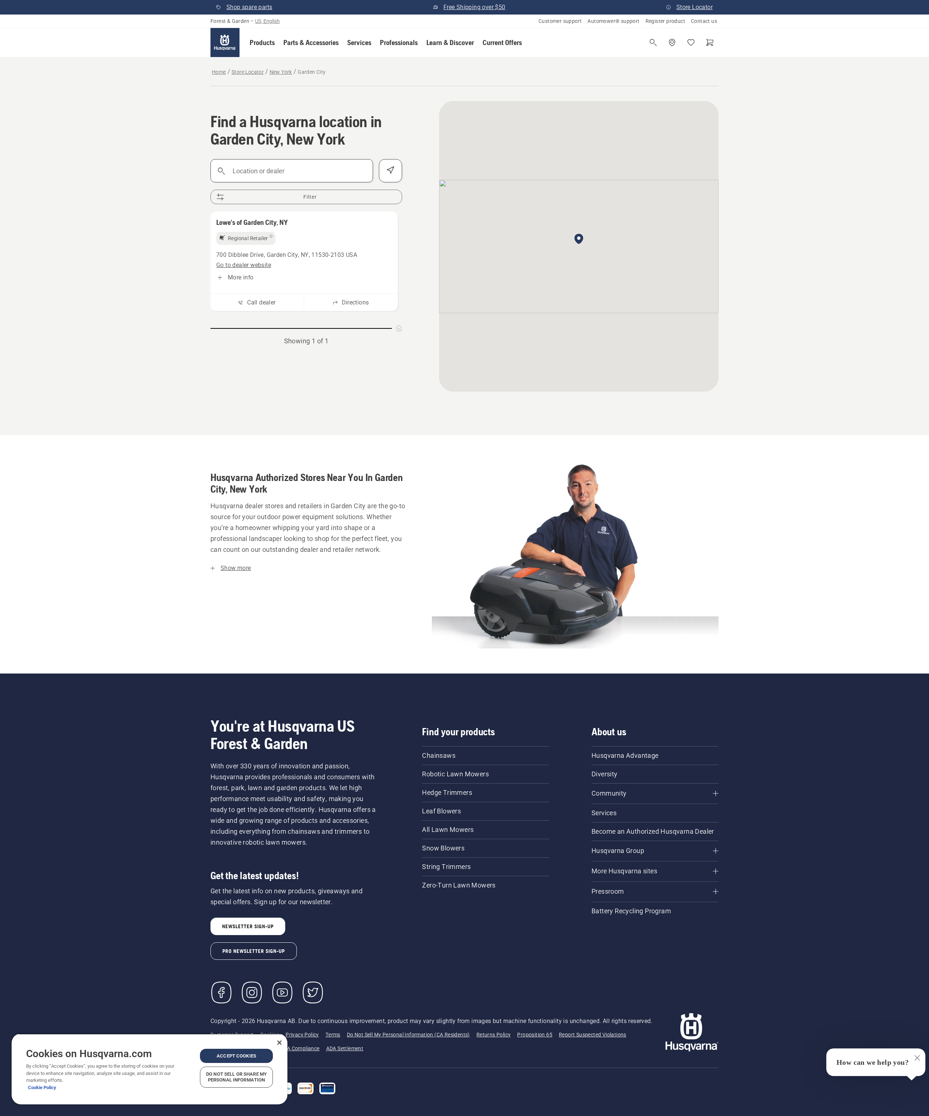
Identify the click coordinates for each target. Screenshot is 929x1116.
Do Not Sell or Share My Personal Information (236, 1077)
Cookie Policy (42, 1087)
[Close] (279, 1043)
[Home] (225, 42)
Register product (665, 21)
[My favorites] (691, 42)
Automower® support (613, 21)
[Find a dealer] (672, 42)
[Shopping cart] (710, 42)
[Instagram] (252, 992)
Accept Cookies (236, 1056)
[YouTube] (282, 992)
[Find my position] (390, 170)
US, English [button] (267, 21)
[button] (262, 42)
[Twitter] (313, 992)
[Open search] (653, 42)
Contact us (704, 21)
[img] (245, 238)
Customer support (560, 21)
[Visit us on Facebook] (221, 992)
